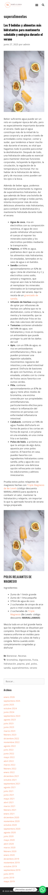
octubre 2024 (10, 708)
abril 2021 (9, 802)
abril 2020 (9, 843)
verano (33, 667)
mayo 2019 (9, 881)
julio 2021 (9, 791)
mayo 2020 (9, 840)
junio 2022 (9, 753)
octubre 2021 (10, 779)
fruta (35, 659)
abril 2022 (9, 761)
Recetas (22, 655)
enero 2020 (9, 855)
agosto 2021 (10, 787)
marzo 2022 (9, 764)
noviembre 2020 (12, 821)
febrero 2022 (10, 768)
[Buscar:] (24, 681)
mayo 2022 (9, 757)
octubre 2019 (10, 866)
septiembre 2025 (12, 700)
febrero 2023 (10, 734)
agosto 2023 (10, 719)
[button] (36, 5)
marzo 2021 (9, 806)
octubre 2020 (10, 824)
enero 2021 (9, 813)
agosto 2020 (10, 832)
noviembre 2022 (12, 742)
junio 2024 (9, 712)
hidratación (10, 663)
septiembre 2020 (12, 828)
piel (28, 663)
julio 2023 (9, 723)
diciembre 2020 (11, 817)
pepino (21, 663)
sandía (7, 667)
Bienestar (12, 655)
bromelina (12, 659)
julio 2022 (9, 749)
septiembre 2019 (12, 870)
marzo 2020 (9, 847)
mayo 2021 (9, 798)
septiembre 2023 (12, 715)
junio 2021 (9, 794)
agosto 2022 (10, 746)
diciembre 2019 (11, 858)
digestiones (25, 659)
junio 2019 (9, 877)
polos (34, 663)
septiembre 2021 (12, 783)
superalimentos (20, 667)
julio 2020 (9, 836)
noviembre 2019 (12, 862)
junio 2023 (9, 727)
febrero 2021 (10, 809)
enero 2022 (9, 772)
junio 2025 (9, 704)
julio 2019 (9, 873)
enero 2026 (9, 697)
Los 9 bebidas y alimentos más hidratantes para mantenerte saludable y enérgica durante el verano (23, 32)
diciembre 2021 (11, 776)
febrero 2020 (10, 851)
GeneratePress (39, 891)
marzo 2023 (9, 731)
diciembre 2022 (11, 738)
